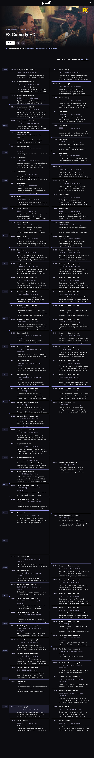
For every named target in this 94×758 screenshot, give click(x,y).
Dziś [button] (58, 59)
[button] (90, 65)
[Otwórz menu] (3, 3)
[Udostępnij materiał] (23, 43)
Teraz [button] (63, 59)
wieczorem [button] (76, 59)
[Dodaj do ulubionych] (18, 43)
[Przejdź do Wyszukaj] (90, 3)
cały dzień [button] (84, 59)
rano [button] (68, 59)
